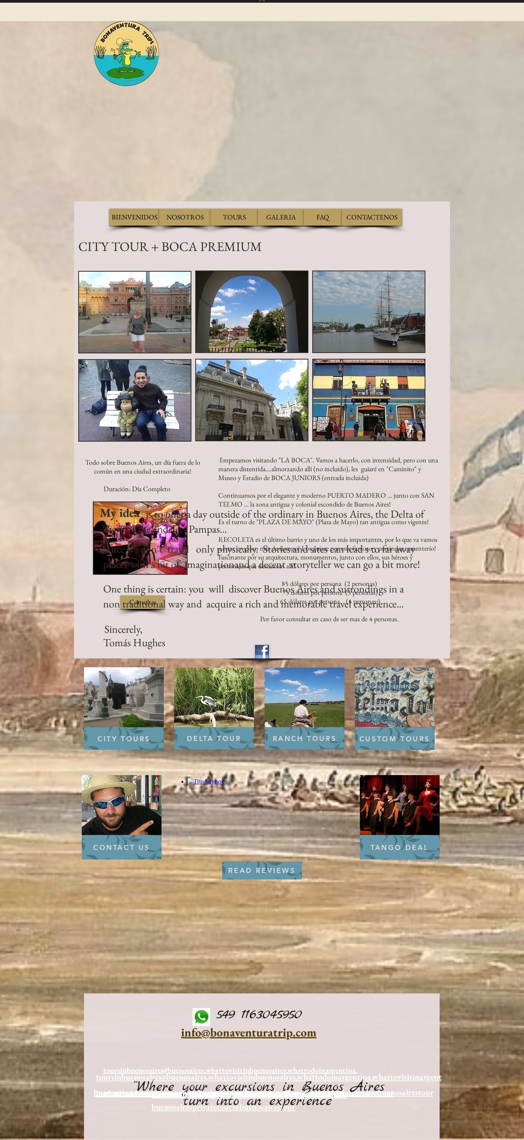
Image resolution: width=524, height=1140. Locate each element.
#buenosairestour (265, 1106)
